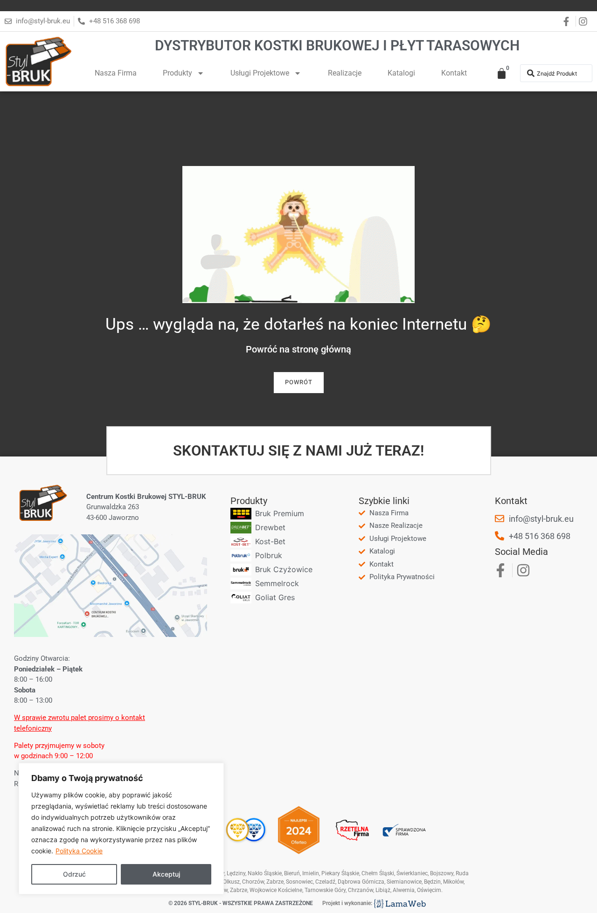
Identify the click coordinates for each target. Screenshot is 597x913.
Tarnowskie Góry (325, 890)
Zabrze (238, 890)
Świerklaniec (412, 873)
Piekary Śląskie (340, 873)
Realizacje (344, 73)
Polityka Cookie (79, 851)
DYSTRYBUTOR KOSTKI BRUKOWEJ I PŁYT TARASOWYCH (337, 45)
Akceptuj (166, 874)
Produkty (177, 73)
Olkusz (231, 881)
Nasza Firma (116, 73)
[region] (121, 828)
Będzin (432, 881)
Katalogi (401, 73)
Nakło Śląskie (265, 873)
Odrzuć (74, 874)
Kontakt (454, 73)
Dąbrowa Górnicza (361, 881)
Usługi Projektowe (259, 73)
